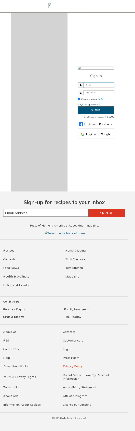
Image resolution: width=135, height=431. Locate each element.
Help (6, 358)
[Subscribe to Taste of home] (65, 233)
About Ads (10, 396)
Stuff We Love (75, 259)
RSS (6, 340)
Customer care (73, 340)
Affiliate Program (75, 396)
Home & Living (75, 250)
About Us (9, 332)
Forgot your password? (89, 104)
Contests (9, 259)
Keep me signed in (90, 99)
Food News (11, 268)
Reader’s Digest (14, 309)
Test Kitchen (74, 268)
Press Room (71, 358)
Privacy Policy (73, 366)
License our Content (77, 404)
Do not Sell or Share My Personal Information (86, 377)
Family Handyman (76, 309)
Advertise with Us (16, 366)
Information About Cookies (22, 404)
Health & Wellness (16, 276)
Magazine (72, 276)
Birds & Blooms (14, 317)
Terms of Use (12, 387)
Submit (96, 110)
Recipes (8, 250)
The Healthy (72, 317)
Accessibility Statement (79, 387)
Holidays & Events (16, 285)
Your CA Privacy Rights (19, 377)
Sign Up (106, 213)
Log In (67, 349)
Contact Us (11, 349)
